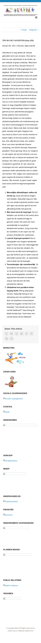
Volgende (33, 30)
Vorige (24, 30)
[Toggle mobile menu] (36, 17)
